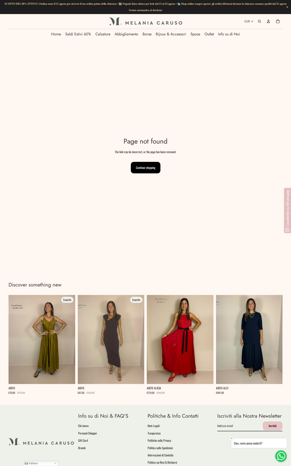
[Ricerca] (259, 21)
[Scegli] (207, 377)
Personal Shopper (87, 433)
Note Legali (154, 425)
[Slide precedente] (15, 339)
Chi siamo (83, 425)
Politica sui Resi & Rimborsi (162, 462)
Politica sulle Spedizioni (160, 447)
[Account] (268, 21)
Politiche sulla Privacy (159, 440)
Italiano (33, 463)
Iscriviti (273, 425)
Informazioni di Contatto (160, 455)
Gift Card (83, 440)
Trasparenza (154, 433)
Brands (82, 447)
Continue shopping (145, 167)
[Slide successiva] (68, 339)
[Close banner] (287, 7)
